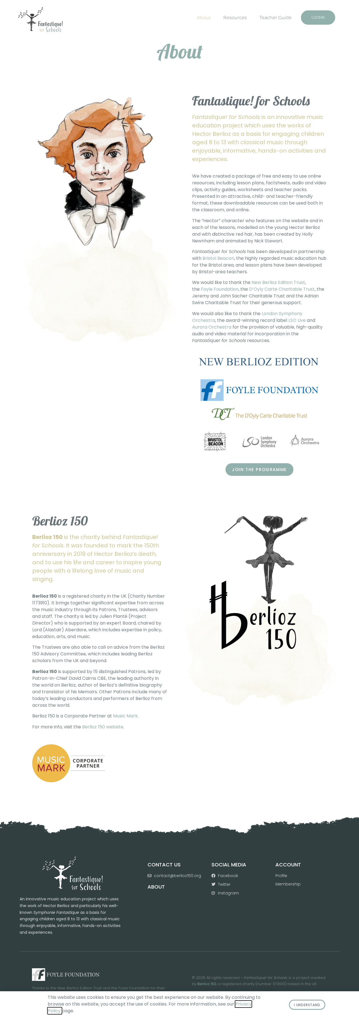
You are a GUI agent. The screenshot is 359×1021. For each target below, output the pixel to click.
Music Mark (125, 716)
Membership (288, 884)
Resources (235, 17)
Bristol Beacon (218, 258)
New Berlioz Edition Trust (278, 282)
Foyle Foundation (219, 289)
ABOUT (156, 886)
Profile (281, 875)
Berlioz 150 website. (103, 727)
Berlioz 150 (206, 983)
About (204, 17)
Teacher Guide (275, 17)
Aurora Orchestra (211, 327)
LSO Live (297, 320)
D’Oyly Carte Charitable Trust (282, 289)
